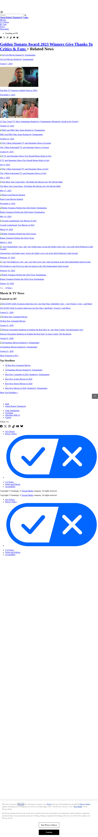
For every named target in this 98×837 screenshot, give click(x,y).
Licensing (9, 413)
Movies (3, 20)
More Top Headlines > (9, 392)
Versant (20, 804)
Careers (8, 417)
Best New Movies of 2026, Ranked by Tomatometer (26, 388)
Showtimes (4, 29)
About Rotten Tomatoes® (15, 406)
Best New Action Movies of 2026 (18, 379)
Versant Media (27, 491)
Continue (49, 832)
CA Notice (9, 482)
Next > (10, 288)
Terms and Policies (12, 484)
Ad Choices (10, 431)
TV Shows (4, 22)
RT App (3, 24)
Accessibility (10, 487)
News (2, 27)
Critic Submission (12, 410)
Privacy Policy (11, 434)
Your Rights (78, 807)
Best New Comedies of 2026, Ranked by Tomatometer (27, 374)
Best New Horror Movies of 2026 (18, 384)
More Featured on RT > (9, 356)
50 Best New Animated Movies (17, 365)
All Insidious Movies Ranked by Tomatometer (23, 370)
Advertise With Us (12, 415)
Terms (49, 804)
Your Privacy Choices (15, 480)
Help (7, 404)
